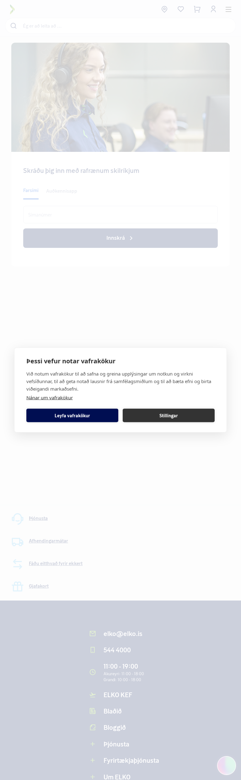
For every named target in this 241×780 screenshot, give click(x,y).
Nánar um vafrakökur (49, 397)
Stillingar (168, 415)
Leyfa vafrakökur (72, 415)
